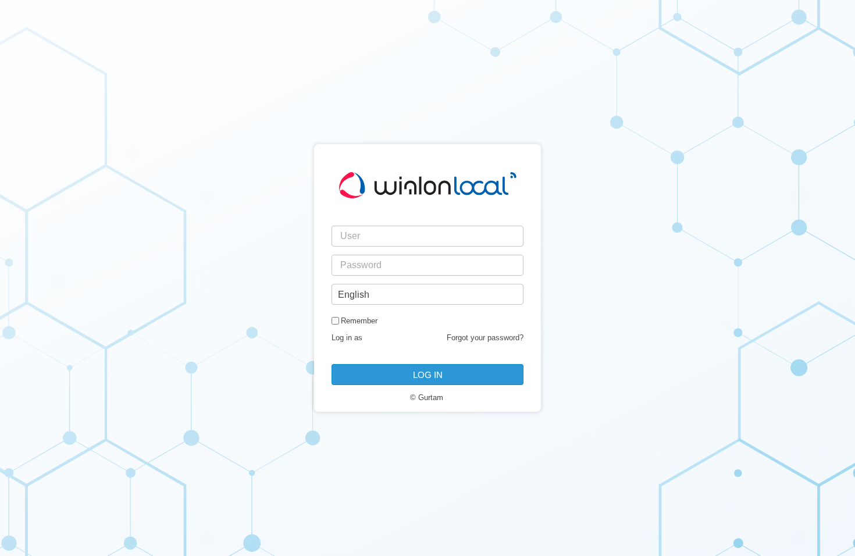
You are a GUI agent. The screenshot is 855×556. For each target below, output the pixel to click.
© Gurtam (426, 397)
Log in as (347, 337)
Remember (359, 320)
